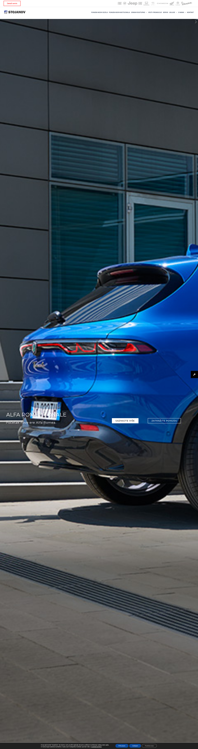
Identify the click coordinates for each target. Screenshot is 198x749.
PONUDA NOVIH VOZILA (99, 12)
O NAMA (181, 12)
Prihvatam (121, 746)
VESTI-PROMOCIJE (155, 12)
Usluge (172, 12)
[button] (12, 3)
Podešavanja (149, 746)
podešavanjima (96, 747)
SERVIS (165, 12)
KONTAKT (190, 12)
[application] (146, 12)
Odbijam (135, 746)
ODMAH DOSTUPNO (138, 12)
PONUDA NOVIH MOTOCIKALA (119, 12)
